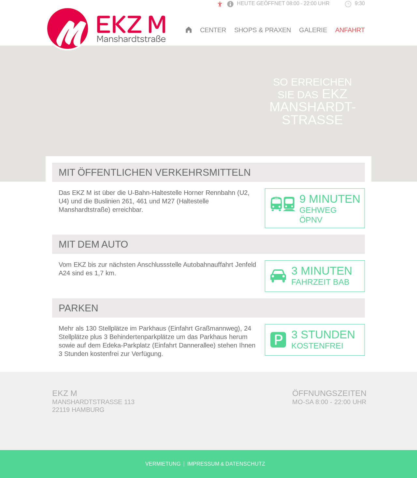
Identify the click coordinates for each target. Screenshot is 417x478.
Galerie (313, 30)
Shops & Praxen (262, 30)
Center (213, 30)
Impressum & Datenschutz (226, 464)
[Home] (188, 29)
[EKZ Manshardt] (105, 48)
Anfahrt (350, 30)
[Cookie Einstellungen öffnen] (14, 469)
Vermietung (162, 464)
